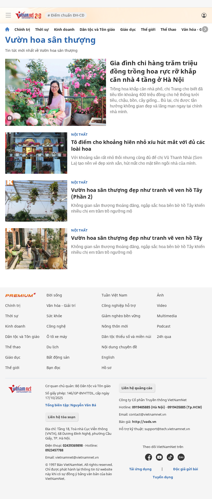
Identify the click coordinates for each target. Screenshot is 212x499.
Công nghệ (56, 326)
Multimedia (167, 315)
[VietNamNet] (7, 29)
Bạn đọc (53, 367)
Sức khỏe (54, 315)
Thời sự (42, 29)
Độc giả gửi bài (185, 469)
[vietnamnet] (28, 17)
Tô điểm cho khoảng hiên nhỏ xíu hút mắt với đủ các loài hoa (138, 145)
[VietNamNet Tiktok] (170, 459)
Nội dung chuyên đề (119, 346)
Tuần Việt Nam (114, 295)
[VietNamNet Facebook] (148, 459)
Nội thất (79, 134)
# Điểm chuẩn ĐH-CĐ (66, 15)
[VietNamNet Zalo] (181, 459)
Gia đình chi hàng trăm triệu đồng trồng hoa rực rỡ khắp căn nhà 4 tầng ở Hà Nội (154, 71)
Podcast (163, 326)
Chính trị (22, 29)
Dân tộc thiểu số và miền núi (126, 336)
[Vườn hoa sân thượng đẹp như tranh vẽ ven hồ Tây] (36, 249)
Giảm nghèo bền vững (121, 315)
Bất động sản (58, 357)
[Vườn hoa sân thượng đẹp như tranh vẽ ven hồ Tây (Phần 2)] (36, 201)
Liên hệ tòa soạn (61, 417)
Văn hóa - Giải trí (196, 29)
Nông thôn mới (115, 326)
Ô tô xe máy (57, 336)
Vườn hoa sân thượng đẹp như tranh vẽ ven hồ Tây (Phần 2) (136, 193)
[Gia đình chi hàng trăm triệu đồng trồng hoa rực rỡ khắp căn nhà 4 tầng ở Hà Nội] (55, 92)
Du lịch (53, 346)
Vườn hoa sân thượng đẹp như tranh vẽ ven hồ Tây (136, 237)
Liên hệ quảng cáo (137, 388)
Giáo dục (128, 29)
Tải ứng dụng (140, 469)
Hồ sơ (106, 367)
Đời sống (54, 295)
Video (161, 305)
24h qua (164, 336)
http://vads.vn (144, 421)
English (108, 357)
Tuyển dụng (163, 477)
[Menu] (8, 15)
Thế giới (148, 29)
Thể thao (168, 29)
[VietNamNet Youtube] (159, 459)
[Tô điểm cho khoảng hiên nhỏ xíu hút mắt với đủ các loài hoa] (36, 153)
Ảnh (160, 295)
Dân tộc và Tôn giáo (97, 29)
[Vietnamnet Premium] (20, 297)
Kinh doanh (64, 29)
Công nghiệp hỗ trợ (119, 305)
